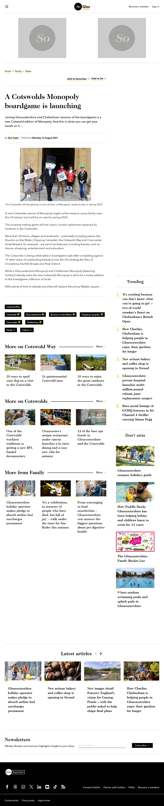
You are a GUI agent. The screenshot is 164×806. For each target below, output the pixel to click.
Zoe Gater (13, 137)
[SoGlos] (82, 7)
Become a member (139, 6)
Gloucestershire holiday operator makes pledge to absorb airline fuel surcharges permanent (21, 699)
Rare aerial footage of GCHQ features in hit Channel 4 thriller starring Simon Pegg (138, 412)
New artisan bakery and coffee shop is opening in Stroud (136, 363)
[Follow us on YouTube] (47, 786)
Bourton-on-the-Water (61, 314)
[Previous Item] (95, 653)
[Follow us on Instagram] (23, 786)
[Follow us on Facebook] (7, 786)
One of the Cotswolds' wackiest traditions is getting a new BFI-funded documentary (19, 443)
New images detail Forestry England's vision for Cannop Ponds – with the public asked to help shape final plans (102, 699)
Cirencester (11, 322)
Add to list (97, 78)
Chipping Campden (90, 314)
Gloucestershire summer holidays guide (135, 473)
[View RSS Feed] (63, 786)
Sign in (155, 6)
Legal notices (44, 800)
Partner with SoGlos (114, 787)
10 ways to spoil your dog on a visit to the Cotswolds (19, 380)
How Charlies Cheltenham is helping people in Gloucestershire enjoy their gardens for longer (136, 340)
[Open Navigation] (7, 6)
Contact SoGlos (91, 787)
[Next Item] (100, 653)
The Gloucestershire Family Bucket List (133, 558)
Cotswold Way (13, 307)
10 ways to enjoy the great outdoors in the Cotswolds (91, 380)
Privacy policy (28, 800)
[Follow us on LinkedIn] (39, 786)
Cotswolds (11, 314)
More (99, 346)
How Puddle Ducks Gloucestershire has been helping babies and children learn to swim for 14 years (133, 515)
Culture (25, 330)
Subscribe (140, 745)
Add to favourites (77, 78)
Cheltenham (32, 322)
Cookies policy (12, 800)
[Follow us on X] (31, 786)
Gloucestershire (33, 314)
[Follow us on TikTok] (55, 786)
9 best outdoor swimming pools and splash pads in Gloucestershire (133, 599)
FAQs (132, 787)
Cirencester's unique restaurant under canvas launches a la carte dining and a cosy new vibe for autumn (55, 443)
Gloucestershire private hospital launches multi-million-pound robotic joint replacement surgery (137, 387)
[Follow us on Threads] (15, 786)
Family (9, 330)
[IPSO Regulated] (16, 771)
